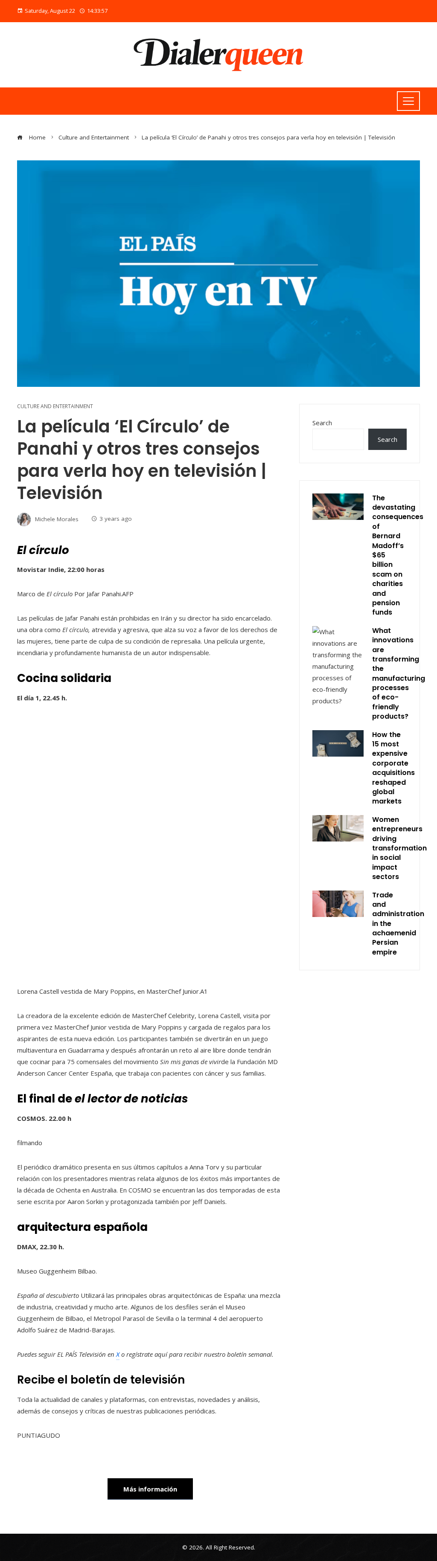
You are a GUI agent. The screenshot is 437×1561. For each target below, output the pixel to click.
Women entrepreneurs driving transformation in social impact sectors (399, 848)
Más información (150, 1489)
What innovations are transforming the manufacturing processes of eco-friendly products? (398, 674)
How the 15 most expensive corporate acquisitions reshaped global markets (393, 768)
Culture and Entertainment (55, 406)
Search (322, 422)
